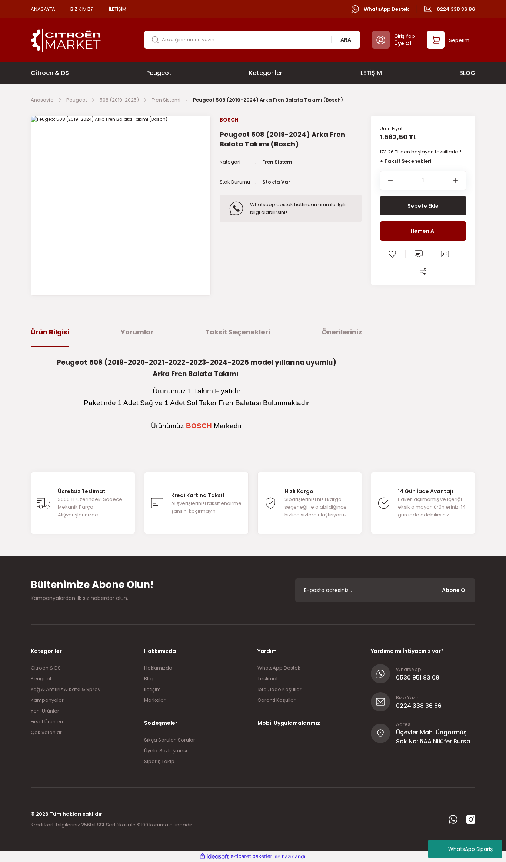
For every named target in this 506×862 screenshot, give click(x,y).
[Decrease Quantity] (386, 180)
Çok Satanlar (46, 732)
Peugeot (41, 678)
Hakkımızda (158, 667)
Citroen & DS (46, 667)
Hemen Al (423, 231)
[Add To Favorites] (392, 254)
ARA (345, 39)
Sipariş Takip (159, 761)
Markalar (155, 700)
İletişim (152, 689)
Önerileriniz (342, 332)
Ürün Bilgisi (50, 332)
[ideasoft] (214, 856)
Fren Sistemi (278, 161)
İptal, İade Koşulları (280, 689)
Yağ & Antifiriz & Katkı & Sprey (65, 689)
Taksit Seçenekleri (237, 332)
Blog (149, 678)
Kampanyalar (47, 700)
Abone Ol (454, 590)
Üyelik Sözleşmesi (165, 750)
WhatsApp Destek (278, 667)
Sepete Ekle (423, 205)
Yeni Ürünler (45, 710)
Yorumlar (137, 332)
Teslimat (267, 678)
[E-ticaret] (252, 856)
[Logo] (66, 39)
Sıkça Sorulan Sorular (169, 739)
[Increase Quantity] (459, 180)
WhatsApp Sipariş (470, 849)
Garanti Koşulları (277, 700)
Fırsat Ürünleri (47, 721)
